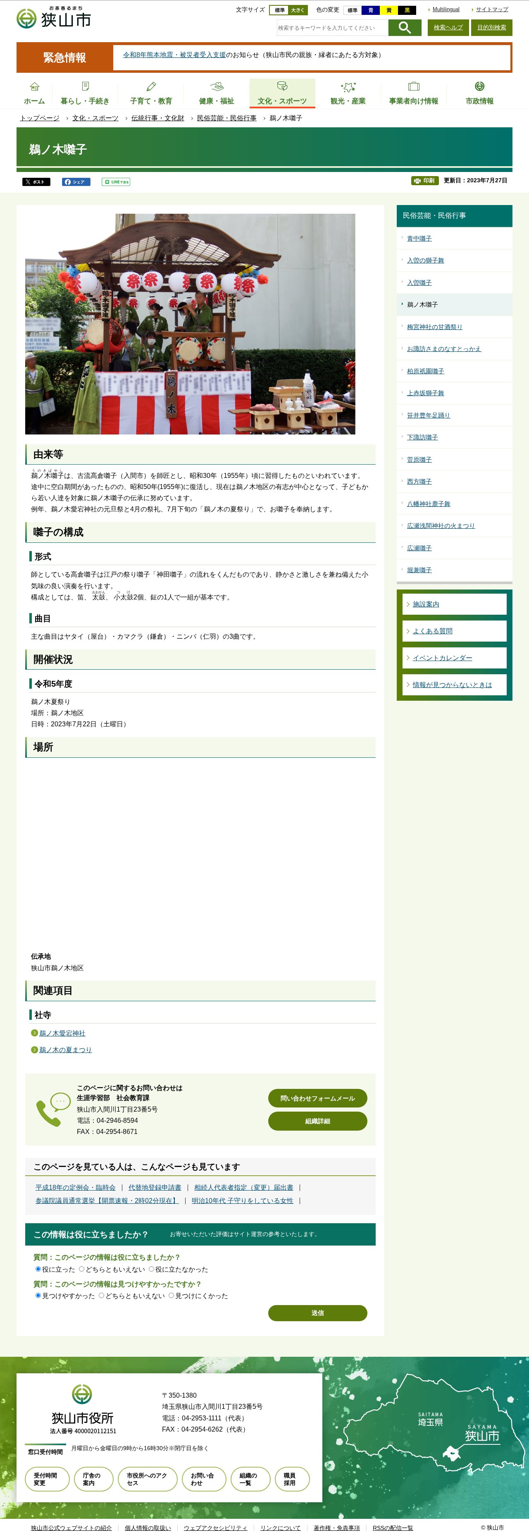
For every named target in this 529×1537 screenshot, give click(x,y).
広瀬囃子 (419, 547)
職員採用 (289, 1479)
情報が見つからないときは (452, 684)
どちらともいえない (115, 1269)
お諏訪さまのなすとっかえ (444, 348)
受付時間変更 (45, 1479)
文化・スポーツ (95, 118)
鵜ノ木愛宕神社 (62, 1033)
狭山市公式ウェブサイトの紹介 (71, 1528)
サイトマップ (492, 9)
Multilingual (446, 9)
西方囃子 (419, 481)
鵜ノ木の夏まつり (65, 1049)
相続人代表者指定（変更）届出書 (243, 1187)
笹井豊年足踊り (428, 415)
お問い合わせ (202, 1479)
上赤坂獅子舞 (425, 392)
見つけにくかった (201, 1295)
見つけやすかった (68, 1295)
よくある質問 (433, 631)
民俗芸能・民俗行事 (227, 118)
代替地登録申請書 (155, 1187)
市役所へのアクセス (147, 1479)
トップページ (40, 118)
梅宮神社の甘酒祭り (435, 326)
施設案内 (426, 604)
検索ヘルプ (448, 27)
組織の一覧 (248, 1479)
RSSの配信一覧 (393, 1528)
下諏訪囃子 (422, 437)
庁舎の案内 (91, 1479)
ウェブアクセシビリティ (216, 1528)
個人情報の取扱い (148, 1528)
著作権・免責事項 (337, 1528)
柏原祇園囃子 (425, 371)
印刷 (429, 180)
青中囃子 (419, 238)
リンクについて (280, 1528)
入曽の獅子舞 (425, 260)
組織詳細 (317, 1120)
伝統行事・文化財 (157, 118)
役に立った (58, 1269)
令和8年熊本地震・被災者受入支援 (174, 54)
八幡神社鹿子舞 (428, 503)
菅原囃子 (419, 459)
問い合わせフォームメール (318, 1098)
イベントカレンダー (442, 657)
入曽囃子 (419, 282)
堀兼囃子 (419, 569)
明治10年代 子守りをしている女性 (242, 1201)
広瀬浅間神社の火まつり (441, 525)
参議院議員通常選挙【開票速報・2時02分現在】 (107, 1201)
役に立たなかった (181, 1269)
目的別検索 (491, 27)
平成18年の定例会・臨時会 (76, 1187)
